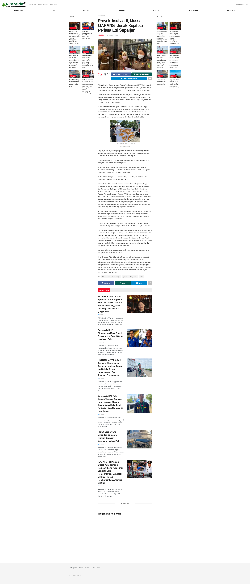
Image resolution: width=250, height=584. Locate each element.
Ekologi (86, 11)
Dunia (53, 11)
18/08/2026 (101, 414)
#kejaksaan (133, 277)
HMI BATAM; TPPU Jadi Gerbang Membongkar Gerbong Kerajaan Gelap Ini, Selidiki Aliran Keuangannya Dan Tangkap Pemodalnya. (110, 367)
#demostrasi (106, 277)
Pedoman (45, 4)
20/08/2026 (101, 378)
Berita (103, 15)
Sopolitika (157, 11)
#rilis (141, 277)
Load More (125, 503)
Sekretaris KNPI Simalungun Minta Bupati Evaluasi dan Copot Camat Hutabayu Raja (111, 335)
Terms (51, 4)
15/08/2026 (101, 444)
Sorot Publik (194, 11)
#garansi (125, 277)
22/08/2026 (101, 314)
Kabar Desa (18, 11)
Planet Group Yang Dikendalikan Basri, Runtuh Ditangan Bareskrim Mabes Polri (109, 436)
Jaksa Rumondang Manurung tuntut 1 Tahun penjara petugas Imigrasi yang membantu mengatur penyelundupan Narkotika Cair (174, 61)
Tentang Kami (32, 4)
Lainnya (230, 11)
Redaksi (40, 4)
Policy (55, 4)
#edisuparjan (116, 277)
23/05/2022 (110, 35)
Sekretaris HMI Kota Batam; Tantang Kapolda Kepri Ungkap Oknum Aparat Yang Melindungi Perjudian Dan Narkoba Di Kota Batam (110, 403)
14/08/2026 (101, 486)
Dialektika (121, 11)
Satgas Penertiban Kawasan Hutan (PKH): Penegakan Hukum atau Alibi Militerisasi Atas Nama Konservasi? (174, 84)
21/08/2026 (101, 342)
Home (99, 15)
